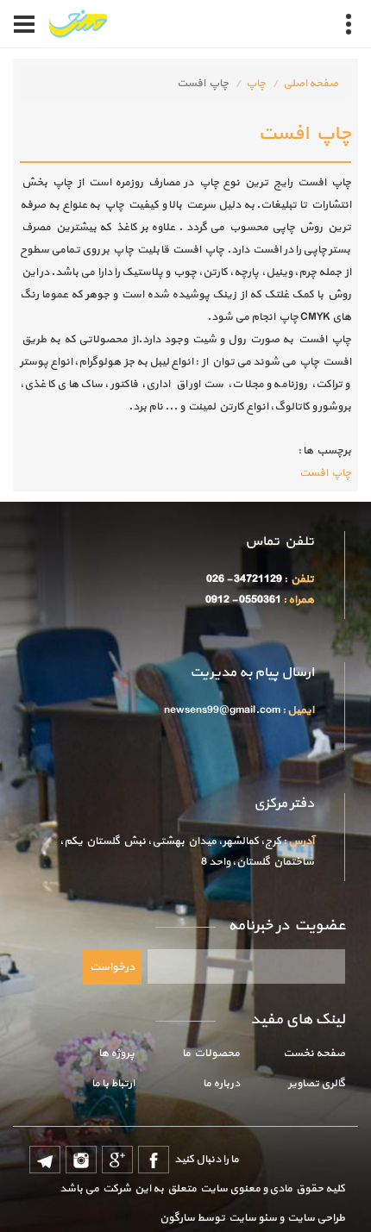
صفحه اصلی (310, 83)
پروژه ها (116, 1053)
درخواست (112, 967)
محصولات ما (211, 1053)
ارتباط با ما (113, 1083)
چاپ (256, 83)
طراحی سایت (314, 1218)
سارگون (178, 1218)
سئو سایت (252, 1218)
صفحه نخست (314, 1053)
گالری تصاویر (316, 1083)
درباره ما (221, 1083)
